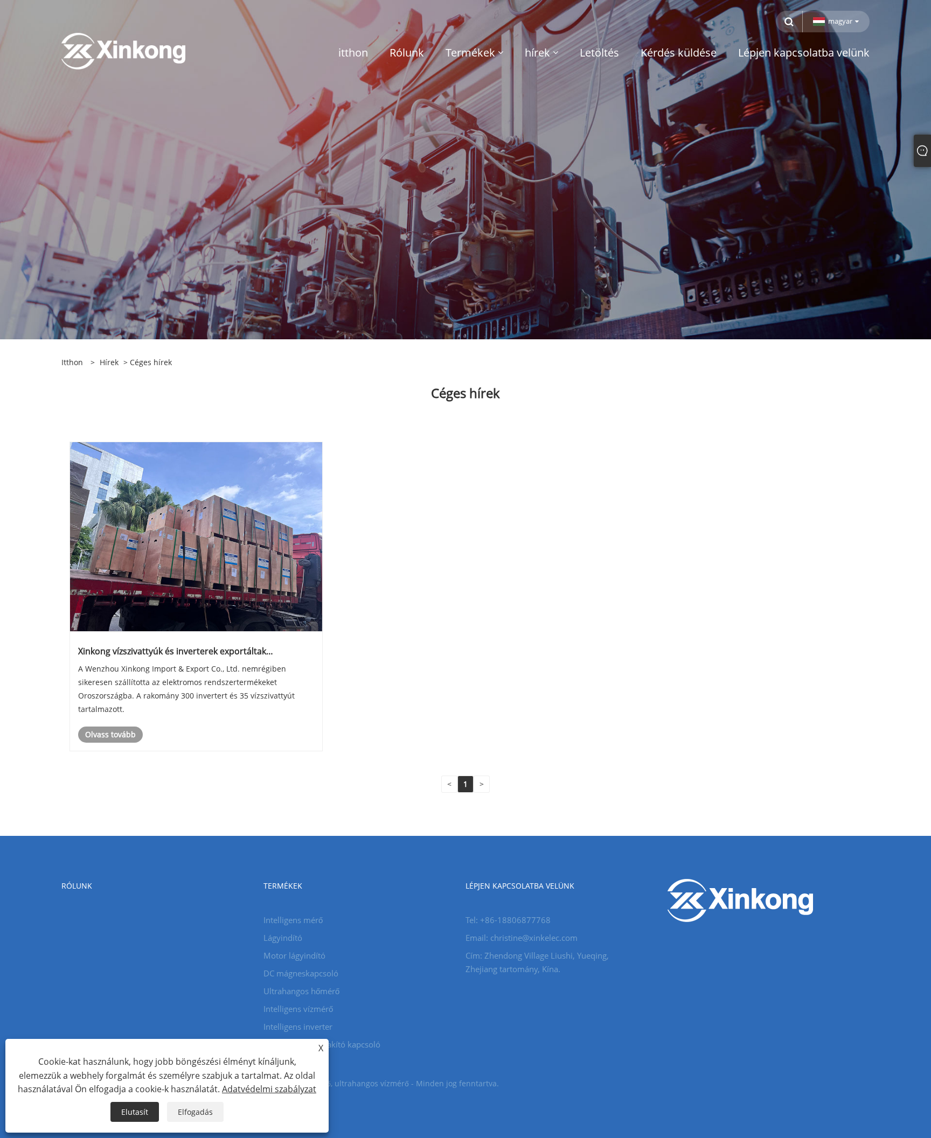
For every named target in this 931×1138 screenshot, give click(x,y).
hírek (109, 362)
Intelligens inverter (297, 1026)
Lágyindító (282, 937)
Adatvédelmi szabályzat (269, 1089)
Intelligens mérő (293, 919)
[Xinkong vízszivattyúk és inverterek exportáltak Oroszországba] (196, 536)
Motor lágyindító (294, 955)
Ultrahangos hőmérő (301, 991)
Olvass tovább (110, 734)
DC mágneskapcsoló (300, 973)
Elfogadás (195, 1112)
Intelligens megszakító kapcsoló (321, 1044)
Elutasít (134, 1112)
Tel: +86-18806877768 (508, 919)
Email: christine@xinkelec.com (522, 937)
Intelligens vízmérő (298, 1008)
